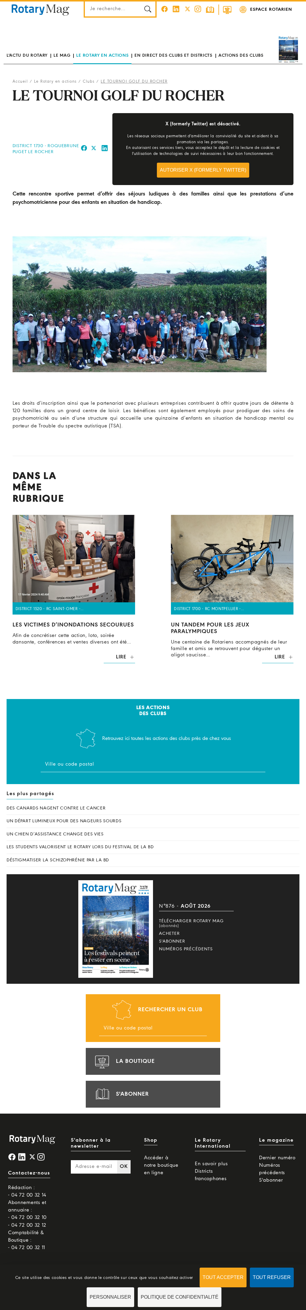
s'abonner (132, 1094)
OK (124, 1166)
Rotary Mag (40, 9)
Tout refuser (272, 1277)
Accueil (20, 81)
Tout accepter (223, 1277)
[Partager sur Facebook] (84, 149)
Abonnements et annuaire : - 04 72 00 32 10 (27, 1210)
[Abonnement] (210, 9)
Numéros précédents (186, 949)
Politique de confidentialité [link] (179, 1297)
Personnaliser (110, 1297)
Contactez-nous (29, 1173)
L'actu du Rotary (27, 55)
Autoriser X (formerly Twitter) (203, 170)
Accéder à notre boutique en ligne (161, 1165)
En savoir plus (211, 1164)
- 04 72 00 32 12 (27, 1225)
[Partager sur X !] (94, 149)
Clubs (89, 81)
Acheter (169, 933)
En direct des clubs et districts (173, 55)
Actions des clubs (241, 55)
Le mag (61, 55)
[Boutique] (227, 9)
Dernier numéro (277, 1158)
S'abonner (172, 941)
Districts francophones (211, 1175)
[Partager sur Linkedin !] (105, 149)
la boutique (135, 1061)
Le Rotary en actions (102, 55)
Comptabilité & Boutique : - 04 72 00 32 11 (26, 1240)
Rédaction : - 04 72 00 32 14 (27, 1191)
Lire (121, 657)
